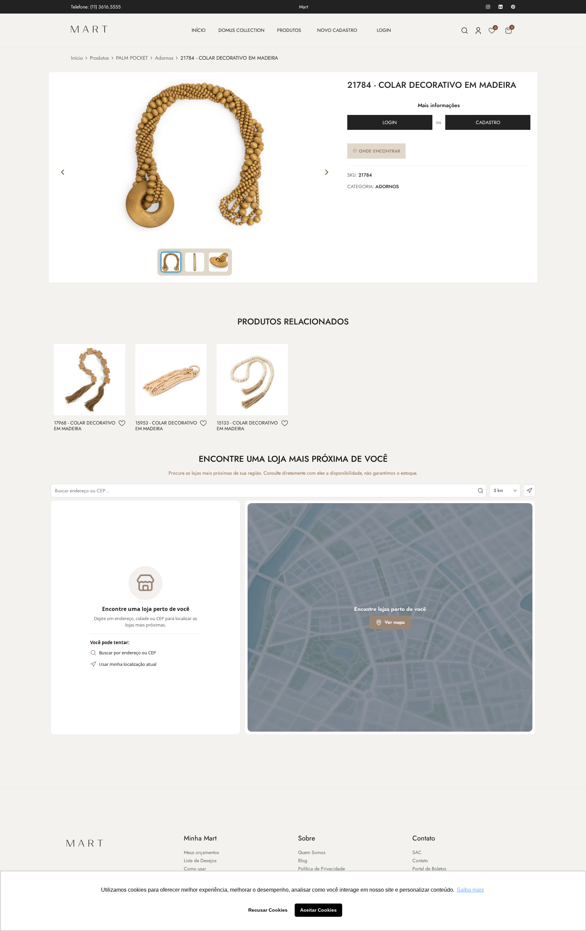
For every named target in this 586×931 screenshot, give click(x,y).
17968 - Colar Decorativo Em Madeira (84, 426)
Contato (423, 838)
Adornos (164, 58)
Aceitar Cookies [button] (318, 910)
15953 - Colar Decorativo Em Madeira (166, 426)
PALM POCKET (132, 58)
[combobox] (269, 490)
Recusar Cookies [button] (268, 910)
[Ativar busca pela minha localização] (529, 490)
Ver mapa (395, 622)
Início (77, 58)
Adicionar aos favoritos (122, 423)
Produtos (99, 58)
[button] (508, 30)
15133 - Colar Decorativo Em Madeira (247, 426)
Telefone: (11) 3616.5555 (96, 6)
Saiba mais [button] (470, 890)
